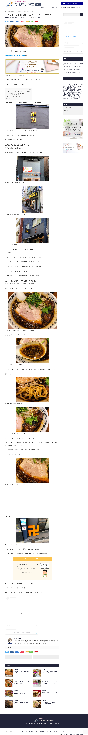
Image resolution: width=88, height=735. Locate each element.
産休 (70, 92)
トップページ (16, 731)
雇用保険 (77, 97)
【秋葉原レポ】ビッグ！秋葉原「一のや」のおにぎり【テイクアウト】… (49, 682)
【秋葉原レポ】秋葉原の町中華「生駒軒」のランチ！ (49, 693)
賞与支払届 (67, 96)
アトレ (67, 82)
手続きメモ (66, 110)
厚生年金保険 (70, 89)
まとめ (8, 98)
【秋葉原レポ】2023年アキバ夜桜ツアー (21, 703)
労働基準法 (70, 87)
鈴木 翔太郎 (37, 17)
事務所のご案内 (44, 7)
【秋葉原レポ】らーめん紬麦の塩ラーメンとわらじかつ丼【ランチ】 (49, 703)
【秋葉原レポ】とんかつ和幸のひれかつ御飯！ (21, 672)
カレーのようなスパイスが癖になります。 (17, 96)
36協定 (64, 82)
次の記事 (55, 656)
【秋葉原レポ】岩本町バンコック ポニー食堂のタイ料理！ (21, 682)
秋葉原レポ (28, 17)
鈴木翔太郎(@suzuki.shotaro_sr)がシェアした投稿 (74, 51)
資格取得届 (71, 95)
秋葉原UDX (67, 93)
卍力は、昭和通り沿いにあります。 (17, 93)
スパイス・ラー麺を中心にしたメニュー (18, 94)
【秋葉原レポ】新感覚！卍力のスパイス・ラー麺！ (19, 91)
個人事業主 (68, 86)
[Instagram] (10, 647)
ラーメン (24, 17)
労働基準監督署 (75, 87)
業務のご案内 (54, 7)
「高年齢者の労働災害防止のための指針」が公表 (71, 69)
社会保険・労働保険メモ (68, 107)
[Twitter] (6, 647)
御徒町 (67, 90)
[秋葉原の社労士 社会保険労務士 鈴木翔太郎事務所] (23, 3)
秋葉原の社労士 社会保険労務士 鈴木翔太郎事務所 (73, 734)
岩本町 (64, 90)
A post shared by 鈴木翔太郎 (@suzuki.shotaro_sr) (21, 632)
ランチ (21, 17)
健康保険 (73, 86)
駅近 (77, 98)
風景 (75, 98)
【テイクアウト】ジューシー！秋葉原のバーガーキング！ (49, 672)
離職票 (68, 98)
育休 (66, 95)
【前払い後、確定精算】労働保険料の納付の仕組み (72, 72)
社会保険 (74, 92)
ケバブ (75, 82)
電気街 (72, 98)
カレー (72, 82)
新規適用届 (72, 90)
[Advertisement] (32, 501)
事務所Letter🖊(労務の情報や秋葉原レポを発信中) (71, 7)
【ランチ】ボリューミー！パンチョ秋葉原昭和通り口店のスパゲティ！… (21, 693)
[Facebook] (8, 647)
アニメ (69, 82)
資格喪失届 (77, 95)
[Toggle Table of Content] (29, 89)
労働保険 (79, 86)
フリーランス (66, 84)
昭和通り (78, 90)
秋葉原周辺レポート (14, 17)
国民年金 (77, 89)
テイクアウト (79, 82)
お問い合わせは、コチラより (73, 3)
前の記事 (10, 656)
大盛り (80, 89)
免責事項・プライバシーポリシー (59, 731)
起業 (71, 96)
